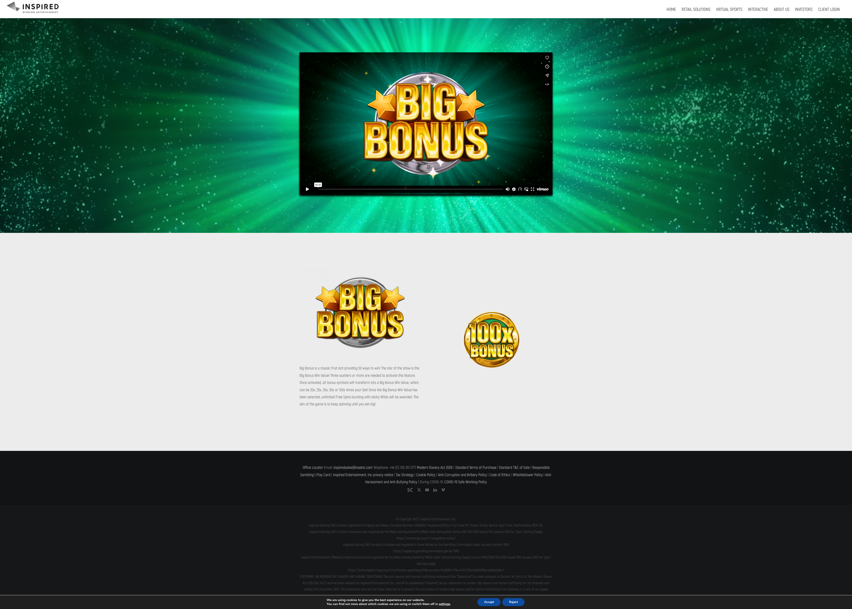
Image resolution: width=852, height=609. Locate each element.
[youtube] (427, 490)
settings (444, 604)
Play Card (323, 474)
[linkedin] (435, 490)
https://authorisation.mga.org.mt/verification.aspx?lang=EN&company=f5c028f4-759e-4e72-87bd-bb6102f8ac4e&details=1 (426, 570)
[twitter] (419, 490)
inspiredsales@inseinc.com (353, 467)
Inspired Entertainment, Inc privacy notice (363, 474)
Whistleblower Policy (528, 474)
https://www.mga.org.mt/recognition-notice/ (426, 538)
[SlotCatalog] (410, 490)
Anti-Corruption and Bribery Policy (462, 474)
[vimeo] (443, 490)
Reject (513, 602)
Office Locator (313, 467)
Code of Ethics (499, 474)
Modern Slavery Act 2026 (435, 467)
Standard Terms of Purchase (475, 467)
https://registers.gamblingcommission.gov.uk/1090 (426, 551)
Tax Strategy (405, 474)
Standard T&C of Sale (514, 467)
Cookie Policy (425, 474)
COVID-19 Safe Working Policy (465, 482)
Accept (489, 602)
